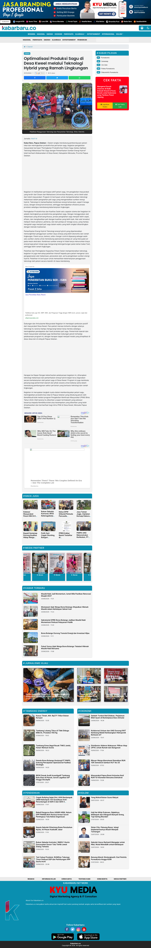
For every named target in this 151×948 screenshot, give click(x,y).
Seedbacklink (141, 21)
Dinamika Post (114, 21)
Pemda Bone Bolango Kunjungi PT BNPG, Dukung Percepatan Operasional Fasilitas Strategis (53, 762)
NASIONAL (41, 34)
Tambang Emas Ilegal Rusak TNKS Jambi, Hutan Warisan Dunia (53, 746)
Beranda (31, 34)
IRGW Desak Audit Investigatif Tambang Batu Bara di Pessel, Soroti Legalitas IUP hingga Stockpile (53, 777)
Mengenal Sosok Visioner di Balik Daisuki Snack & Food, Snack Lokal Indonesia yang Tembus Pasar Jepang (106, 91)
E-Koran (40, 575)
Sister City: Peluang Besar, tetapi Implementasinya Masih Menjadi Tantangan (105, 829)
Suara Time (33, 21)
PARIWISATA (68, 34)
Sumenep (104, 61)
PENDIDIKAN (82, 40)
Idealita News (87, 21)
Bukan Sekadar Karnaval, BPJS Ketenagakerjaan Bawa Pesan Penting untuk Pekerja (48, 516)
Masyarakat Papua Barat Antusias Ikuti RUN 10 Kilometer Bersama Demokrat (107, 776)
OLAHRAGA (79, 34)
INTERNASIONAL (108, 34)
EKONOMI (58, 34)
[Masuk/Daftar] (142, 28)
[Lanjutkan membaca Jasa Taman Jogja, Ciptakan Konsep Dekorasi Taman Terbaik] (84, 505)
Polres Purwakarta (108, 68)
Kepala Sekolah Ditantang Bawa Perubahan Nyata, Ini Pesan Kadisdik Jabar (54, 828)
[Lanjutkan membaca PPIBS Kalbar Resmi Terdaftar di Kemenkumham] (66, 526)
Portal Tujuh (72, 21)
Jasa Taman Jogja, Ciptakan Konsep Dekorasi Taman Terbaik (84, 515)
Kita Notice (100, 21)
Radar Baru (128, 21)
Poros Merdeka (58, 21)
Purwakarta (105, 58)
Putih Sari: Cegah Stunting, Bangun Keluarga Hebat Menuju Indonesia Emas (48, 538)
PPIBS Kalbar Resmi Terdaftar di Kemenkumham (65, 536)
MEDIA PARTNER (120, 879)
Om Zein (104, 65)
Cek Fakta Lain (121, 105)
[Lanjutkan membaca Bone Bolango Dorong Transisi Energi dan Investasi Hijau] (30, 637)
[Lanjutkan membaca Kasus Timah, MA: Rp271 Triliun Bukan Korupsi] (29, 720)
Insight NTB (20, 21)
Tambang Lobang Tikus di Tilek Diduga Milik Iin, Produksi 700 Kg (52, 731)
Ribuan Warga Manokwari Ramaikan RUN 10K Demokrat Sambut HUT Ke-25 (108, 761)
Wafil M (34, 139)
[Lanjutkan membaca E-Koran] (40, 563)
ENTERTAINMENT (93, 34)
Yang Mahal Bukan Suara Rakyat (104, 797)
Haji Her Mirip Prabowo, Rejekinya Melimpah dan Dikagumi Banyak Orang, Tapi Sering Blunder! (107, 814)
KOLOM (119, 34)
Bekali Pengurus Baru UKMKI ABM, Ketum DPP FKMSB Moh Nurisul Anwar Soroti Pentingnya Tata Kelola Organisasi (53, 814)
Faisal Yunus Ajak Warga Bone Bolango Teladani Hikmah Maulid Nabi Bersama (65, 647)
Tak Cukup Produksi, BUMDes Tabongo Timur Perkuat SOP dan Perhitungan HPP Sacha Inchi (53, 859)
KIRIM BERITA (102, 879)
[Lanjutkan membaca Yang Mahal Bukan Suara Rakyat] (84, 802)
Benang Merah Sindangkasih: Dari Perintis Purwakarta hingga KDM (109, 858)
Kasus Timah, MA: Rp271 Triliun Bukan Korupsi (52, 717)
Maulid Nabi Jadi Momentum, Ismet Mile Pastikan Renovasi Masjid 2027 (66, 595)
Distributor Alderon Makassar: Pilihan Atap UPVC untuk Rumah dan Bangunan (109, 746)
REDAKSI (31, 879)
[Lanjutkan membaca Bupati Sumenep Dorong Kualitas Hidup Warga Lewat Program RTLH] (30, 526)
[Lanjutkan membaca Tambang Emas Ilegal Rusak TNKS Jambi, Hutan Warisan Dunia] (29, 750)
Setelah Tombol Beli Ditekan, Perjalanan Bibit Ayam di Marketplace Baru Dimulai (107, 717)
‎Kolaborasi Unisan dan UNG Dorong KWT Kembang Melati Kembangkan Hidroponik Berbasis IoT (108, 732)
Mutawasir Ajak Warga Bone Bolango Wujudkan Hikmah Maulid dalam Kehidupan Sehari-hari (64, 608)
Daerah (27, 53)
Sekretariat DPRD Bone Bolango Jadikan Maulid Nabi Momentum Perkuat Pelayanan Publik (63, 621)
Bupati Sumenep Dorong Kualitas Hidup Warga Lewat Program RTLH (30, 537)
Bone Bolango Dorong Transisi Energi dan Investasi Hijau (65, 633)
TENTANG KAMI (84, 879)
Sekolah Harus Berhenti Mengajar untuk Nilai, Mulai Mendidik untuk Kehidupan (108, 843)
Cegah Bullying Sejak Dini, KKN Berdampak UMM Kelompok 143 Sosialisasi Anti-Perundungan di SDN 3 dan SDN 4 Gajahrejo (54, 800)
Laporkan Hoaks (105, 105)
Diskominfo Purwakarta (109, 72)
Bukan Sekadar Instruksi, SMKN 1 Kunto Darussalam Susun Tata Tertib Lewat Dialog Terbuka (53, 844)
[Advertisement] (57, 174)
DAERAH (50, 34)
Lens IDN (44, 21)
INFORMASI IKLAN (49, 879)
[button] (148, 28)
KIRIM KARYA (67, 879)
